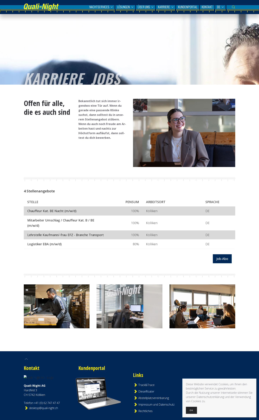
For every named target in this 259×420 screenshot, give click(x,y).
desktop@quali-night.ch (43, 408)
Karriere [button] (164, 7)
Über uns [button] (144, 7)
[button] (233, 7)
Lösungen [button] (123, 7)
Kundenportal (187, 7)
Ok (191, 410)
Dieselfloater (146, 391)
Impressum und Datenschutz (153, 404)
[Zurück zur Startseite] (41, 7)
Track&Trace (146, 385)
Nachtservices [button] (99, 7)
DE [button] (218, 7)
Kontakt (207, 7)
